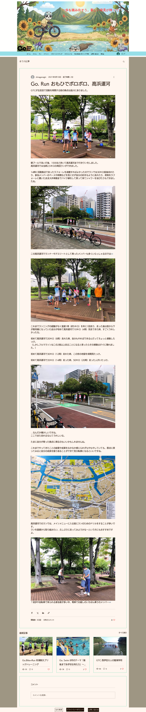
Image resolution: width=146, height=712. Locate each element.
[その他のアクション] (113, 77)
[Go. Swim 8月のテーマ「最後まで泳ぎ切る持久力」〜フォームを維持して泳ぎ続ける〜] (73, 646)
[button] (124, 61)
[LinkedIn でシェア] (43, 613)
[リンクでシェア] (49, 613)
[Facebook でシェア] (32, 613)
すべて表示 (123, 632)
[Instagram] (126, 31)
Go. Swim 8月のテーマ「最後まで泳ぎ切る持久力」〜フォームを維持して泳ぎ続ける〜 (72, 662)
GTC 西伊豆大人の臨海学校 (109, 660)
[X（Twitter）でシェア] (37, 613)
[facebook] (123, 31)
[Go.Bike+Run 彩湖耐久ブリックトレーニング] (36, 646)
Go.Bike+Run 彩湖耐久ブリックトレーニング (35, 662)
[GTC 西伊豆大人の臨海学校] (110, 646)
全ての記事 (24, 61)
